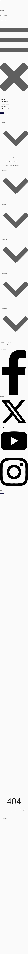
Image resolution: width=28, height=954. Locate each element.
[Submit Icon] (2, 493)
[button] (2, 113)
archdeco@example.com (8, 345)
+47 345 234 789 (6, 342)
